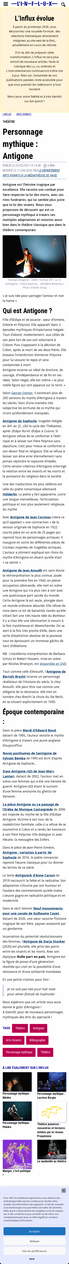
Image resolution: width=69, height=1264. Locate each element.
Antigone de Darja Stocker (44, 941)
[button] (63, 1190)
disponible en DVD (53, 663)
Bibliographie (37, 1040)
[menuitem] (9, 114)
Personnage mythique (19, 1052)
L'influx (7, 114)
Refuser (34, 1241)
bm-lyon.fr (36, 101)
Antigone (38, 1028)
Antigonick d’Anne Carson (35, 875)
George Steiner (22, 393)
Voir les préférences (34, 1251)
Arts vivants (23, 114)
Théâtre (20, 1028)
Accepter (34, 1231)
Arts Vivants (13, 1040)
